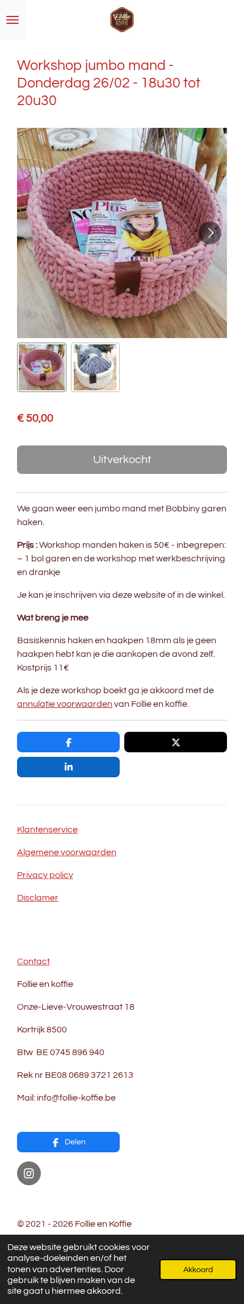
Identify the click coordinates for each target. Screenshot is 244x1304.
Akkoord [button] (198, 1269)
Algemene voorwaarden (66, 852)
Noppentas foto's (52, 1201)
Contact (33, 961)
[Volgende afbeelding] (210, 233)
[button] (41, 367)
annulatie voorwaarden (64, 704)
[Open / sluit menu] (12, 20)
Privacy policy (45, 875)
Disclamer (37, 897)
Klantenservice (47, 829)
